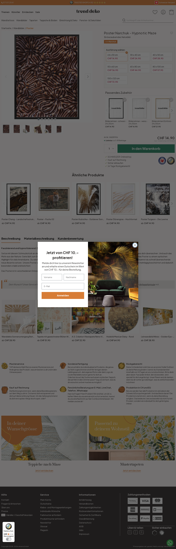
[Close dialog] (135, 245)
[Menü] (13, 523)
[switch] (8, 539)
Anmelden (63, 295)
